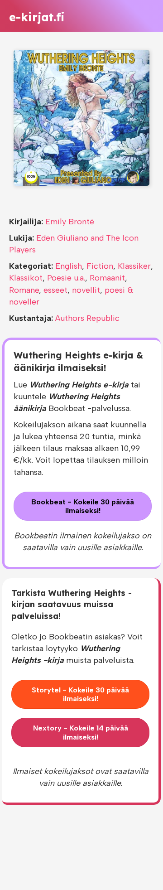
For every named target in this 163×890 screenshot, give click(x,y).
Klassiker (134, 266)
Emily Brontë (69, 222)
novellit (86, 290)
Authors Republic (87, 318)
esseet (55, 290)
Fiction (99, 266)
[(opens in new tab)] (81, 117)
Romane (24, 290)
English (68, 266)
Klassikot (26, 278)
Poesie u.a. (66, 278)
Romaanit (107, 278)
